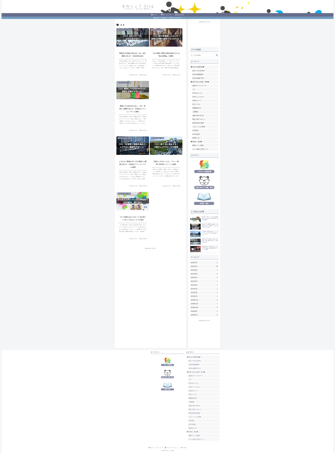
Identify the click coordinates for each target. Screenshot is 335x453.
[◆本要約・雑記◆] (204, 198)
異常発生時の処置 (198, 123)
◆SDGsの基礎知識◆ (197, 67)
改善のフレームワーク (199, 85)
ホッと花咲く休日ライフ (200, 149)
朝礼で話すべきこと (198, 119)
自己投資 (195, 130)
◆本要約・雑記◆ (196, 141)
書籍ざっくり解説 (198, 145)
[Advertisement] (166, 93)
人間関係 (195, 112)
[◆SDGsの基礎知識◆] (204, 166)
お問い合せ (183, 447)
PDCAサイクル (197, 93)
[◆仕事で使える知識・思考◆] (204, 182)
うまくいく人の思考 (198, 126)
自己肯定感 (195, 134)
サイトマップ (159, 447)
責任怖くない (196, 138)
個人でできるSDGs (198, 70)
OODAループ (196, 100)
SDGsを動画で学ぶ (198, 78)
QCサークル (196, 104)
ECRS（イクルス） (198, 97)
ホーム (152, 447)
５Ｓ (193, 89)
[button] (215, 55)
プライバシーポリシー (172, 447)
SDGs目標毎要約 (197, 74)
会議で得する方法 (198, 115)
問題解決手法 (196, 108)
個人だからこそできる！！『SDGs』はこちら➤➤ (167, 17)
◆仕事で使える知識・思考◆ (200, 82)
